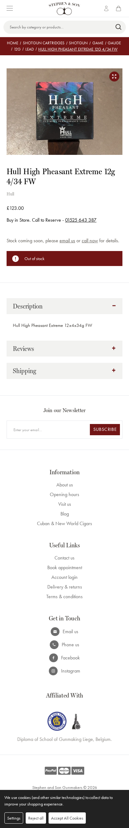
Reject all (36, 818)
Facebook (70, 657)
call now (90, 240)
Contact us (64, 557)
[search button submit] (119, 27)
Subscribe (104, 429)
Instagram (70, 671)
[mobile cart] (119, 8)
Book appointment (64, 567)
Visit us (64, 504)
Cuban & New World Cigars (64, 523)
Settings (13, 818)
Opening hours (64, 494)
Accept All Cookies (67, 818)
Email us (70, 631)
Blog (64, 513)
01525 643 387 (80, 220)
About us (64, 484)
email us (67, 240)
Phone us (70, 644)
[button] (64, 306)
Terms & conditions (64, 596)
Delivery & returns (64, 587)
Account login (64, 577)
